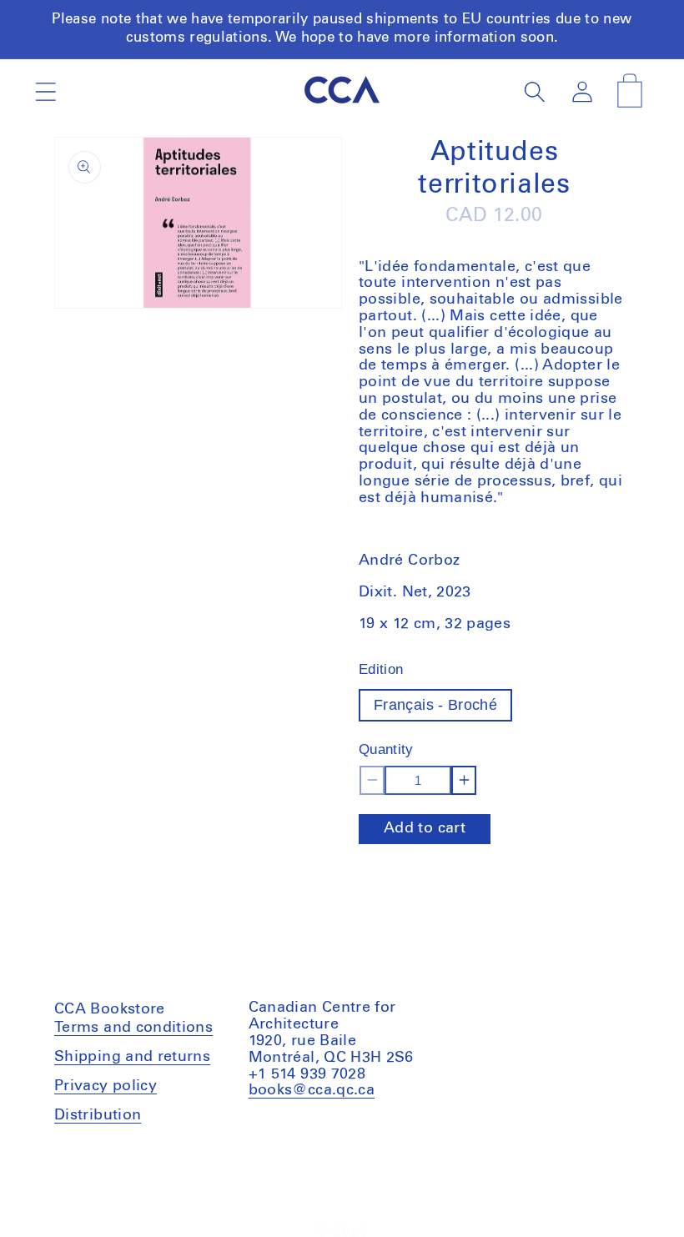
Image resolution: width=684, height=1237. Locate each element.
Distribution (97, 1115)
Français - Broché (435, 704)
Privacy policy (105, 1086)
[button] (45, 91)
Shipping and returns (132, 1056)
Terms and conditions (133, 1029)
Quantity (386, 749)
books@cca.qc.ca (312, 1090)
